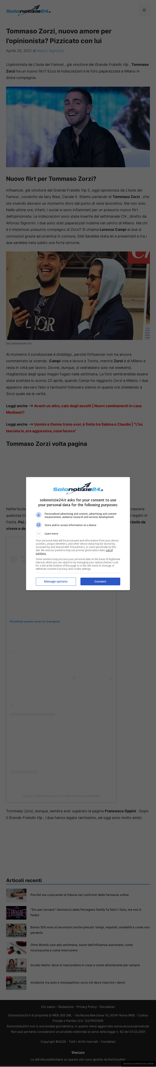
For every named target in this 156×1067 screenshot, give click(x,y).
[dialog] (78, 533)
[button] (78, 534)
